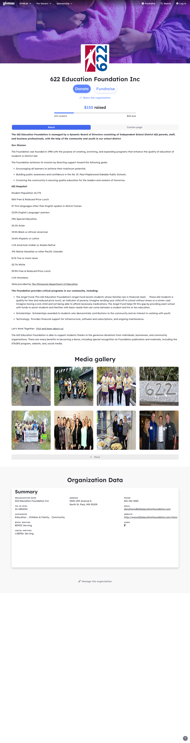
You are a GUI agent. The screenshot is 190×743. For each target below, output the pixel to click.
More (97, 457)
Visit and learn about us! (49, 328)
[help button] (185, 738)
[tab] (51, 127)
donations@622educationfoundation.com (147, 509)
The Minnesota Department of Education (55, 284)
